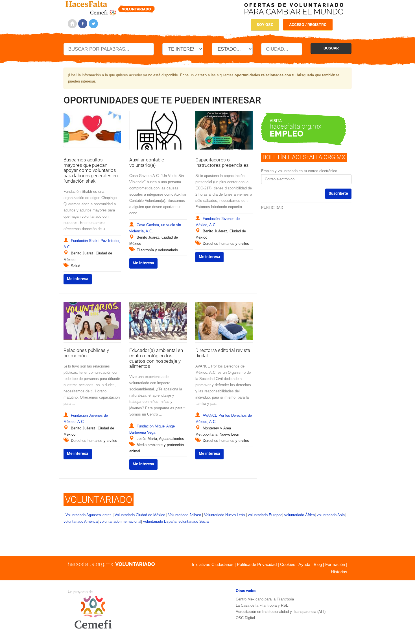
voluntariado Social (193, 521)
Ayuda (304, 564)
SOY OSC (265, 24)
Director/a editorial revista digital (222, 352)
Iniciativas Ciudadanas (212, 564)
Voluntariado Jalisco (184, 515)
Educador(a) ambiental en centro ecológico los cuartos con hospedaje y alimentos (156, 358)
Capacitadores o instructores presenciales (222, 162)
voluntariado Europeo (265, 515)
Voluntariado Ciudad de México (140, 515)
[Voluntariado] (110, 7)
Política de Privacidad (257, 564)
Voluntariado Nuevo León (224, 515)
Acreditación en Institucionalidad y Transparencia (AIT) (281, 611)
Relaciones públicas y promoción (86, 352)
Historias (339, 571)
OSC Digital (245, 618)
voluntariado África (299, 515)
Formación (335, 564)
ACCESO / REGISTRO (308, 24)
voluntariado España (159, 521)
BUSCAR (331, 48)
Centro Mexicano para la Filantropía (265, 599)
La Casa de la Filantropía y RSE (262, 605)
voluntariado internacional (120, 521)
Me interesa (77, 278)
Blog (318, 564)
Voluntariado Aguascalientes (88, 515)
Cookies (287, 564)
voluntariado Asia (331, 515)
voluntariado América (81, 521)
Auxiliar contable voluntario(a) (146, 162)
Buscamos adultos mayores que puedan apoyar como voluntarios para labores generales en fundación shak (91, 170)
